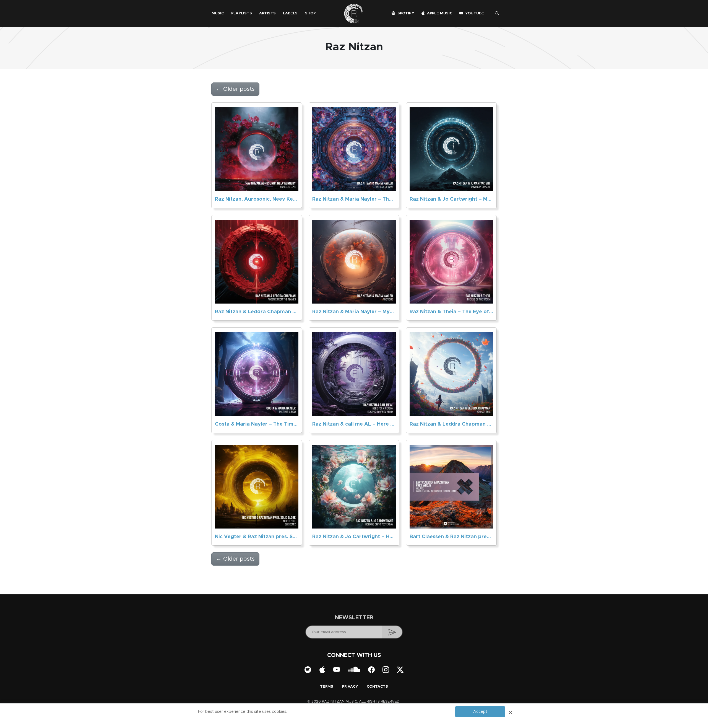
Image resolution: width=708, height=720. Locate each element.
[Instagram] (385, 670)
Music (218, 13)
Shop (310, 13)
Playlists (241, 13)
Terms (326, 686)
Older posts (235, 89)
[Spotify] (307, 670)
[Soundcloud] (354, 670)
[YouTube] (336, 670)
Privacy (350, 686)
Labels (290, 13)
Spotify (405, 13)
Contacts (377, 686)
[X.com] (400, 670)
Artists (267, 13)
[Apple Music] (322, 670)
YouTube (474, 13)
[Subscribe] (392, 632)
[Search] (497, 13)
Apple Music (439, 13)
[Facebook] (371, 670)
